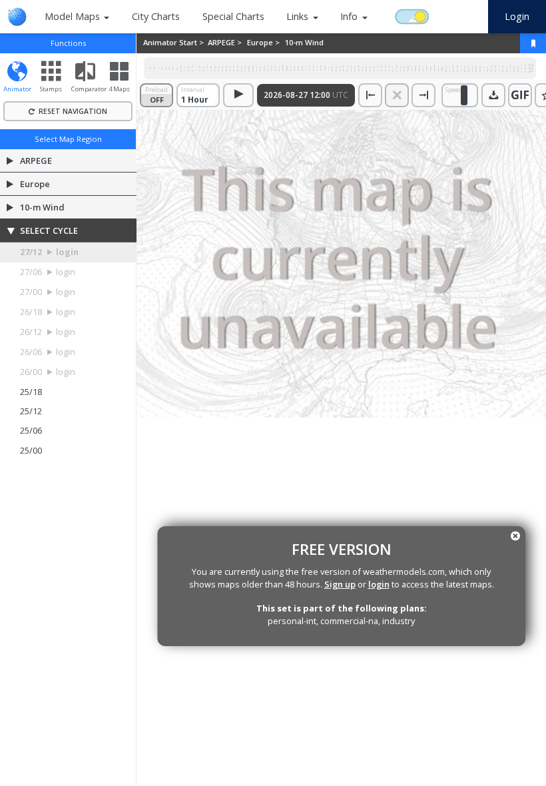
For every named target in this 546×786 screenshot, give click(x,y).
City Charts (156, 16)
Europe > (264, 42)
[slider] (464, 95)
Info (349, 16)
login (379, 584)
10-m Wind (304, 42)
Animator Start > (174, 42)
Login (517, 16)
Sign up (340, 584)
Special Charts (233, 16)
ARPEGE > (226, 42)
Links (297, 16)
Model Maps (72, 16)
